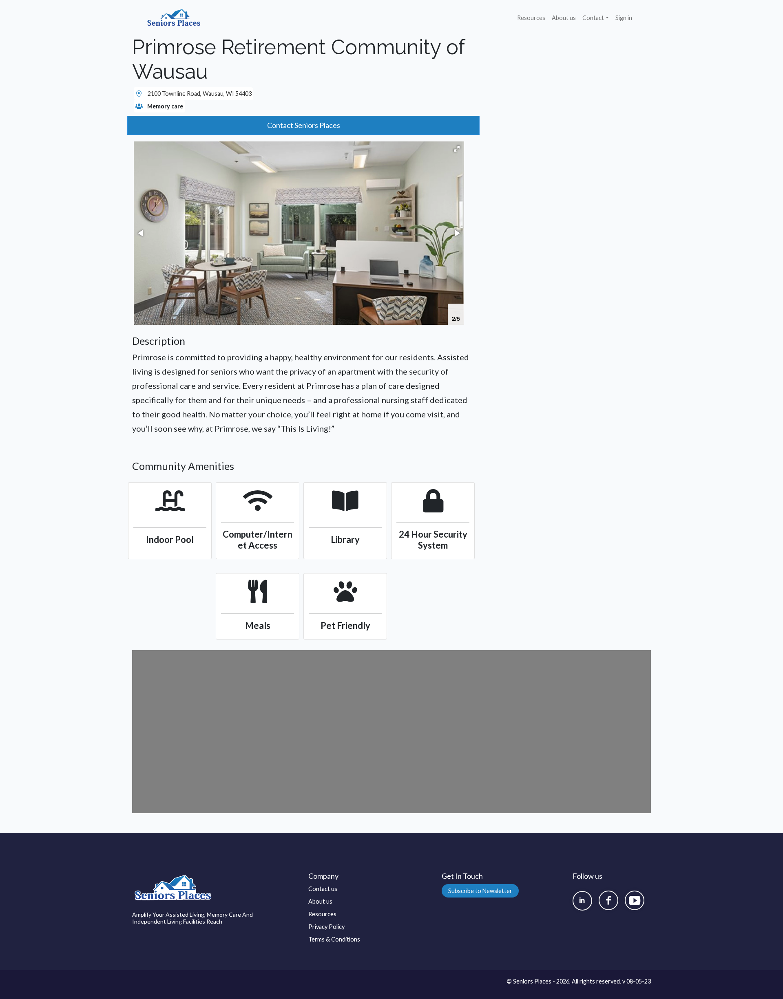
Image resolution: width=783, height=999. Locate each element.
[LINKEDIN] (582, 901)
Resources (531, 17)
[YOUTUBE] (634, 900)
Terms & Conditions (334, 939)
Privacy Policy (326, 926)
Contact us (322, 888)
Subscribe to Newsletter (480, 890)
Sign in (623, 17)
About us (564, 17)
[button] (456, 148)
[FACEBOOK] (608, 900)
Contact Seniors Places (303, 125)
